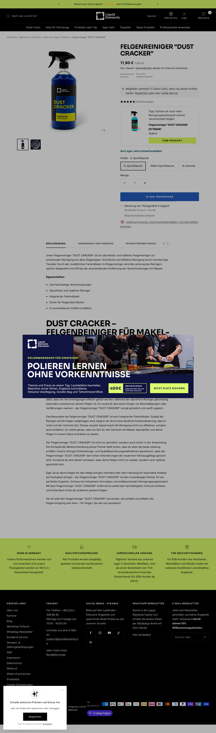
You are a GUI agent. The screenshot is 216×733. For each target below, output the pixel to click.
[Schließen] (188, 340)
